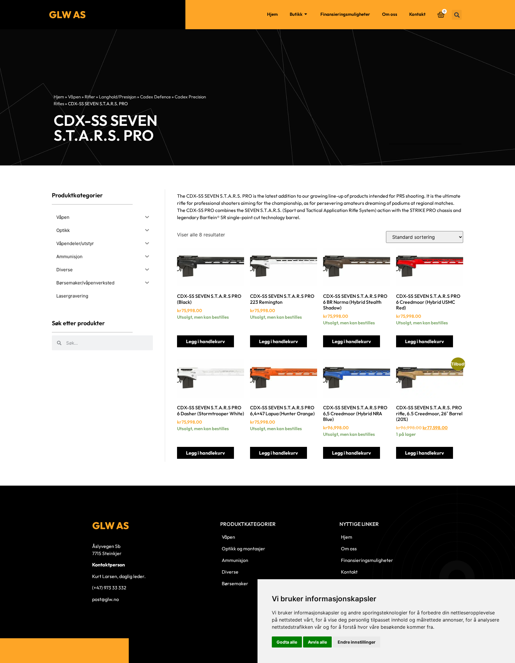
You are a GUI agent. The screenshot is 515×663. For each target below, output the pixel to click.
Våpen (74, 97)
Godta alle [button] (287, 642)
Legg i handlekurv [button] (205, 341)
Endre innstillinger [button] (357, 642)
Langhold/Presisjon (117, 97)
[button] (457, 15)
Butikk (296, 14)
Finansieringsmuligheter (345, 14)
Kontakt (417, 14)
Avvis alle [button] (317, 642)
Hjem (272, 14)
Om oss (389, 14)
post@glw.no (105, 599)
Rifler (90, 97)
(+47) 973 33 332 (109, 588)
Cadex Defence (155, 97)
